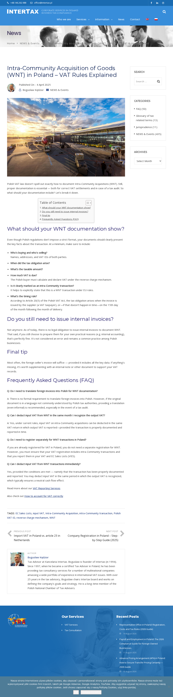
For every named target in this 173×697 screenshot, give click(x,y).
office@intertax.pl (43, 2)
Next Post (93, 536)
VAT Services (71, 624)
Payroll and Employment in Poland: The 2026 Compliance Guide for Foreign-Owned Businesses (141, 644)
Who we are (64, 19)
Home (11, 43)
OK (76, 692)
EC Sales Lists (24, 513)
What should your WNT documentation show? (66, 207)
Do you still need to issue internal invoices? (65, 211)
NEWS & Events (30, 43)
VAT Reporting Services (46, 488)
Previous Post (37, 536)
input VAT (38, 513)
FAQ (138, 108)
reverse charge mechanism (32, 517)
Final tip (46, 215)
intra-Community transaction (95, 513)
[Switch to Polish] (156, 19)
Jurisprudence (144, 127)
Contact (135, 19)
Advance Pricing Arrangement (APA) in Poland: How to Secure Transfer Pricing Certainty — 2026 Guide (142, 662)
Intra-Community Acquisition (61, 513)
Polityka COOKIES (91, 692)
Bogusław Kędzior (33, 90)
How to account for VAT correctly (43, 496)
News (121, 19)
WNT (52, 517)
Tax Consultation (73, 630)
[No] (168, 686)
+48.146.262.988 (18, 2)
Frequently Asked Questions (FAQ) (60, 219)
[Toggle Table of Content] (87, 203)
